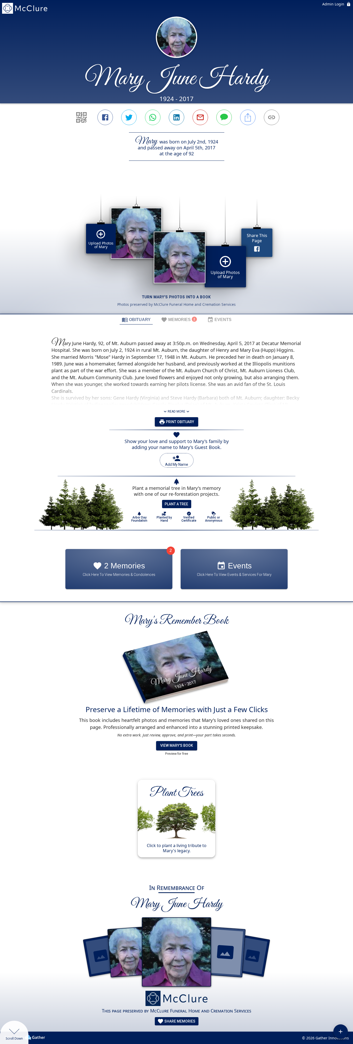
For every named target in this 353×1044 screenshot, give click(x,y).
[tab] (136, 319)
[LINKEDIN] (176, 117)
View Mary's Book (176, 745)
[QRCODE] (81, 117)
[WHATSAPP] (152, 117)
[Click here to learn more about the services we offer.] (176, 999)
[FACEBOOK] (105, 117)
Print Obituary (179, 422)
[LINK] (271, 117)
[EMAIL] (200, 117)
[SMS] (224, 117)
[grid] (176, 246)
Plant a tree (176, 504)
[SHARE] (248, 117)
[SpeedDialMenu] (340, 1031)
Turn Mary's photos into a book (176, 297)
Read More (176, 411)
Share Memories (179, 1021)
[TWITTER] (129, 117)
